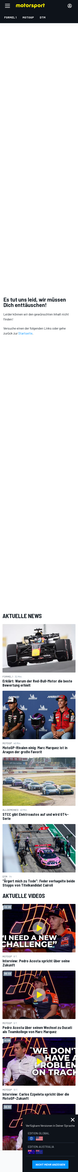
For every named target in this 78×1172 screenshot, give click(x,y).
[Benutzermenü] (70, 6)
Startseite (25, 333)
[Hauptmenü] (7, 5)
